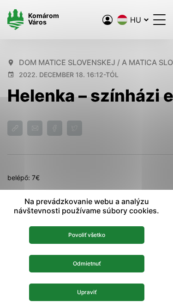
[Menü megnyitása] (159, 19)
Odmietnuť (87, 263)
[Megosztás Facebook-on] (54, 128)
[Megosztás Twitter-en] (74, 128)
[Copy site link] (15, 128)
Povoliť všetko (86, 234)
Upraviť (86, 292)
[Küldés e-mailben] (34, 128)
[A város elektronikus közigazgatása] (107, 20)
